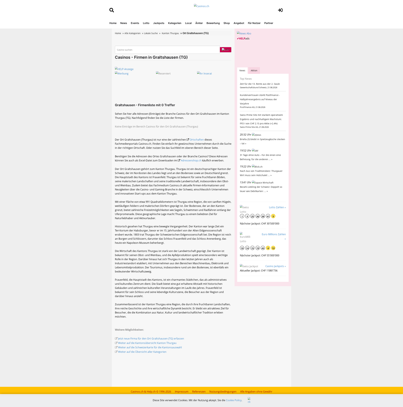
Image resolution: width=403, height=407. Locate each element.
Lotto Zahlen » (277, 207)
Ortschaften (197, 139)
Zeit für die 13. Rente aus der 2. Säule (260, 83)
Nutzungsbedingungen (222, 391)
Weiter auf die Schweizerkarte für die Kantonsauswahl (150, 347)
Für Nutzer (254, 23)
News (123, 23)
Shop (227, 23)
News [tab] (242, 70)
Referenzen (199, 391)
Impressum (181, 391)
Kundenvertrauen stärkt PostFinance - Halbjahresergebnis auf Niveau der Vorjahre (260, 99)
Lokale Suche (151, 33)
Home (112, 23)
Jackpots (158, 23)
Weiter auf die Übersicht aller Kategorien (142, 352)
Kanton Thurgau (170, 33)
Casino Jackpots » (275, 266)
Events (135, 23)
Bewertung (213, 23)
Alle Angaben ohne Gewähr (256, 391)
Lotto (146, 23)
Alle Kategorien (133, 33)
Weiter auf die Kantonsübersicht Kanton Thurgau (147, 343)
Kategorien (174, 23)
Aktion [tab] (254, 70)
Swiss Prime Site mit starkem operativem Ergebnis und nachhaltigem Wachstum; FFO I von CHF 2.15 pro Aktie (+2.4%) (261, 119)
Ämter (199, 23)
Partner (268, 23)
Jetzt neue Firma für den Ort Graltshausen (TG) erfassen (151, 338)
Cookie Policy (233, 400)
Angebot (239, 23)
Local (188, 23)
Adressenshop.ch (191, 160)
